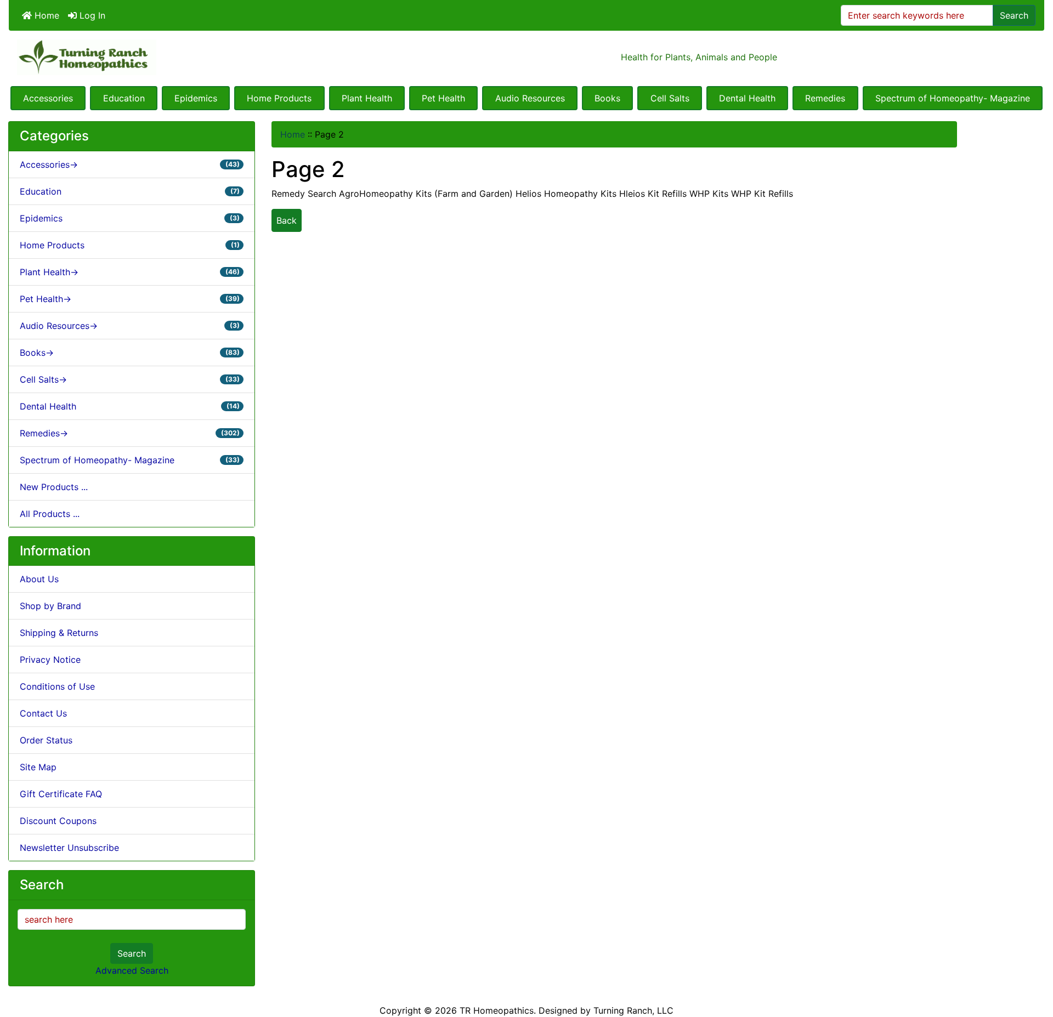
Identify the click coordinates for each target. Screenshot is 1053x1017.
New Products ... (54, 486)
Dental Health (747, 98)
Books (607, 98)
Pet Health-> (130, 298)
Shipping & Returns (59, 632)
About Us (39, 578)
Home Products (279, 98)
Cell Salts (669, 98)
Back (286, 220)
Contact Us (43, 713)
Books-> (130, 352)
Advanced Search (131, 970)
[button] (1032, 962)
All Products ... (50, 513)
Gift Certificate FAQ (61, 793)
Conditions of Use (57, 686)
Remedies (825, 98)
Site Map (38, 767)
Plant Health (367, 98)
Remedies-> (130, 433)
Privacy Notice (50, 659)
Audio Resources (530, 98)
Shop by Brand (50, 605)
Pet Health (443, 98)
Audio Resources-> (130, 325)
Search (1014, 15)
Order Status (46, 740)
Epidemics (195, 98)
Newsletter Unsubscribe (69, 847)
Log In (91, 15)
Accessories (48, 98)
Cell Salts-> (130, 379)
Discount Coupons (58, 820)
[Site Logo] (181, 57)
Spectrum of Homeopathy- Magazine (952, 98)
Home (45, 15)
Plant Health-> (130, 271)
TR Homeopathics (497, 1010)
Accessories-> (130, 164)
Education (124, 98)
